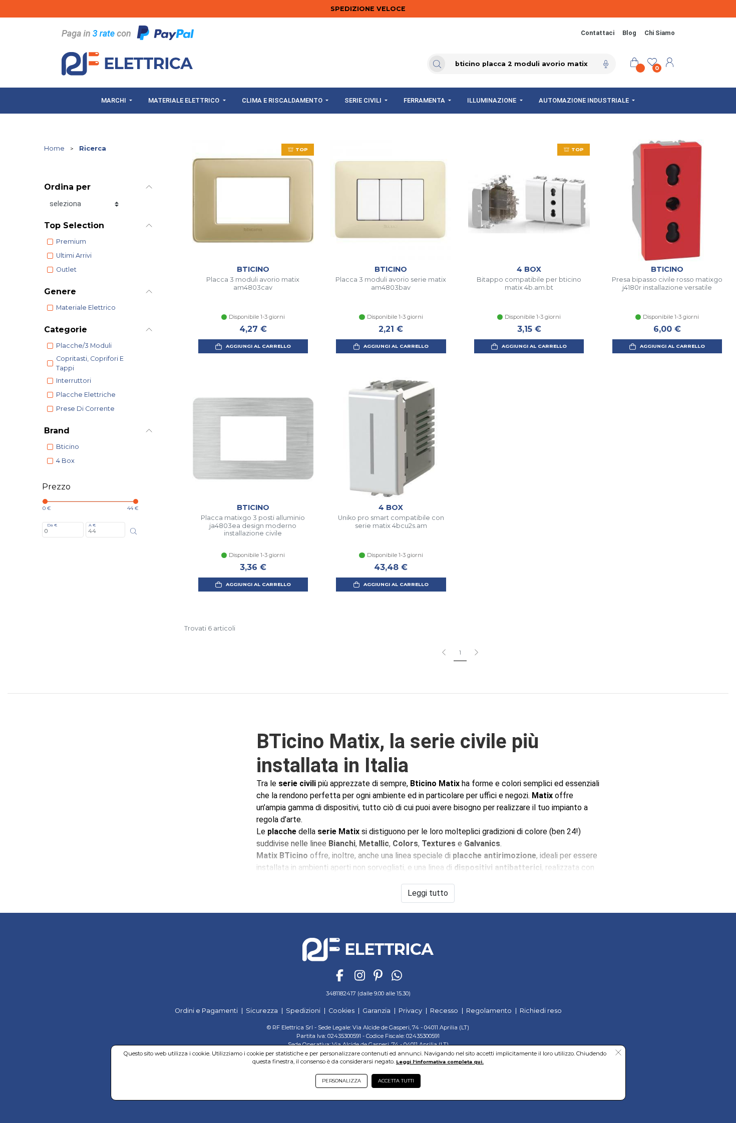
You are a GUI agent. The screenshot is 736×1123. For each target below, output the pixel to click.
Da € (52, 524)
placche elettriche (86, 394)
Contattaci (597, 33)
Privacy (410, 1010)
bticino (67, 446)
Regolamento (489, 1010)
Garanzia (376, 1010)
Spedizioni (303, 1010)
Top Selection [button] (74, 225)
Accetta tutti (396, 1080)
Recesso (444, 1010)
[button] (618, 1053)
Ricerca (92, 148)
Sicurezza (262, 1010)
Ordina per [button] (67, 187)
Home (54, 148)
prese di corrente (85, 408)
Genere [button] (60, 291)
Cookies (341, 1010)
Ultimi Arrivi (74, 255)
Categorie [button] (65, 329)
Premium (71, 241)
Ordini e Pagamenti (206, 1010)
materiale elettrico (86, 307)
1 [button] (460, 652)
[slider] (45, 501)
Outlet (66, 269)
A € (92, 524)
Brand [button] (57, 430)
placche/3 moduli (84, 345)
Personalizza (341, 1080)
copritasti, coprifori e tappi (90, 363)
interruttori (73, 380)
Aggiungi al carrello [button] (258, 346)
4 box (65, 460)
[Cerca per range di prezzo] (133, 531)
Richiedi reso (541, 1010)
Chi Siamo (659, 33)
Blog (629, 33)
